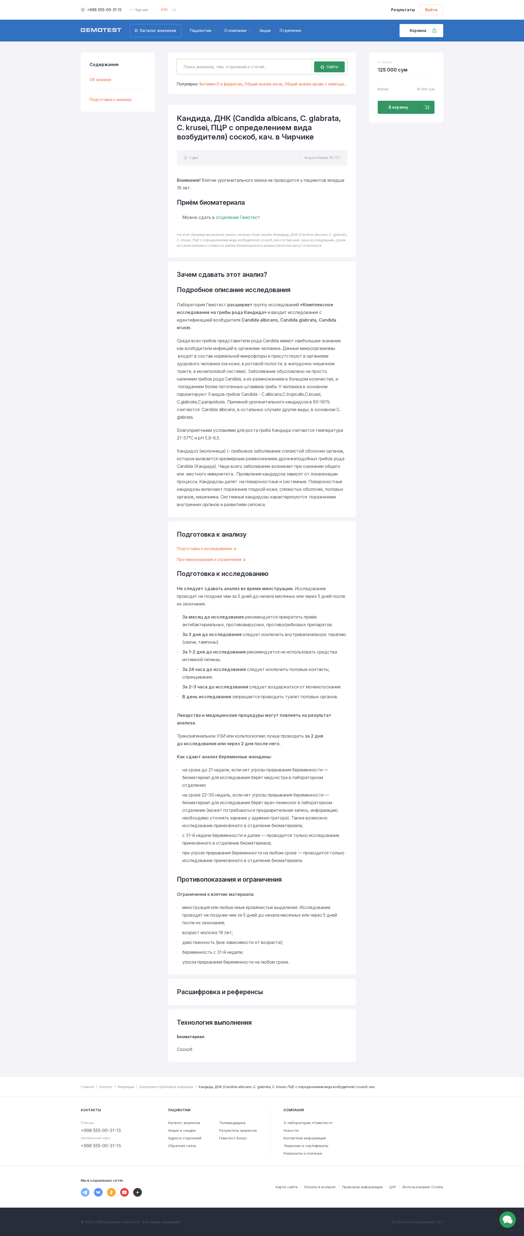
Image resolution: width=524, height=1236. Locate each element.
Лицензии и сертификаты (306, 1145)
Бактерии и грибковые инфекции (166, 1087)
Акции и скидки (182, 1130)
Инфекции (126, 1087)
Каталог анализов (184, 1123)
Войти (431, 9)
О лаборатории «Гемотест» (308, 1123)
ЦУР (392, 1187)
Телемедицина (232, 1123)
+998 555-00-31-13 (104, 9)
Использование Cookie (423, 1187)
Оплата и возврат (320, 1187)
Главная (87, 1087)
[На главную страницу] (101, 30)
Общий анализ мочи (263, 84)
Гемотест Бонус (233, 1138)
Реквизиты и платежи (303, 1153)
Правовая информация (362, 1187)
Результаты (403, 9)
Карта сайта (286, 1187)
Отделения (290, 30)
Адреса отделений (184, 1138)
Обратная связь (182, 1145)
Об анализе (100, 79)
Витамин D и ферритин (221, 84)
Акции (265, 30)
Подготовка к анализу (111, 99)
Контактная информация (305, 1138)
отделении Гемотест (238, 217)
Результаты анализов (238, 1130)
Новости (291, 1130)
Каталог (106, 1087)
